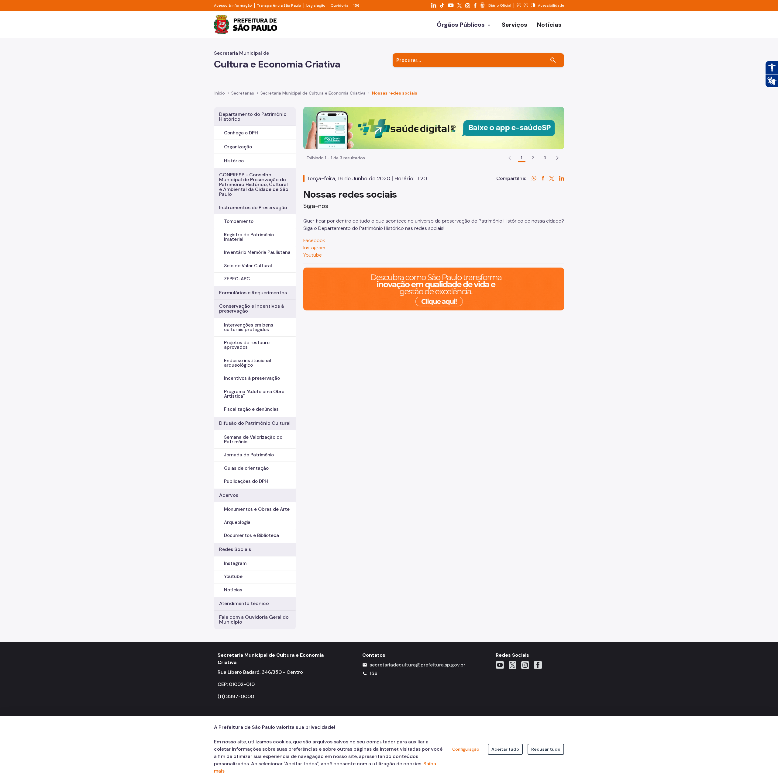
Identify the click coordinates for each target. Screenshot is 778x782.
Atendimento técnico (244, 603)
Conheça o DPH (241, 133)
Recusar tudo (545, 749)
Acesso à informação (233, 5)
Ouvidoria (339, 5)
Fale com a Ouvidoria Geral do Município (254, 619)
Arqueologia (237, 522)
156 (356, 5)
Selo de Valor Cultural (248, 266)
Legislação (315, 5)
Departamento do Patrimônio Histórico (253, 116)
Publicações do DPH (246, 481)
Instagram (235, 563)
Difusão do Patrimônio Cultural (255, 423)
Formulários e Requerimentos (253, 292)
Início (220, 93)
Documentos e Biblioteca (251, 535)
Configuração (465, 749)
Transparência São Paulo (279, 5)
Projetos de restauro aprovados (247, 345)
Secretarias (242, 93)
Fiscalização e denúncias (251, 409)
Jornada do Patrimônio (249, 455)
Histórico (234, 161)
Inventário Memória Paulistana (257, 252)
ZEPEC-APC (237, 279)
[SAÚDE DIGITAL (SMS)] (433, 127)
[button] (557, 158)
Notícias (233, 590)
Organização (238, 147)
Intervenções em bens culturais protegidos (248, 327)
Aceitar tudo (505, 749)
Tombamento (238, 221)
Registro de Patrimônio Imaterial (249, 237)
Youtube (233, 576)
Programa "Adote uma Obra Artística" (254, 394)
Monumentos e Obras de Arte (257, 509)
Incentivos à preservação (252, 378)
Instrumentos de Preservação (253, 207)
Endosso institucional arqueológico (247, 363)
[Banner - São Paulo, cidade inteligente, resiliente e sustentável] (433, 288)
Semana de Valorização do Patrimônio (253, 439)
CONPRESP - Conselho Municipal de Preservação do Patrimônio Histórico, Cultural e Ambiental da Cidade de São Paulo (253, 184)
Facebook (314, 240)
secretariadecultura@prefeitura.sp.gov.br (417, 665)
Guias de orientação (246, 468)
